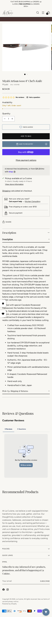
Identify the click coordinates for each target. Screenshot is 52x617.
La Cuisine (19, 599)
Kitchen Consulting (32, 201)
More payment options (26, 160)
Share (8, 222)
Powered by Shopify (9, 604)
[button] (26, 239)
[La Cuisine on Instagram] (7, 590)
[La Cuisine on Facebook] (3, 590)
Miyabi (5, 84)
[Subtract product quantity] (4, 118)
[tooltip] (46, 144)
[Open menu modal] (43, 12)
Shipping (6, 191)
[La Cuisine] (8, 12)
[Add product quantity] (12, 118)
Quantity (6, 113)
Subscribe (45, 581)
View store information (14, 184)
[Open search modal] (37, 12)
